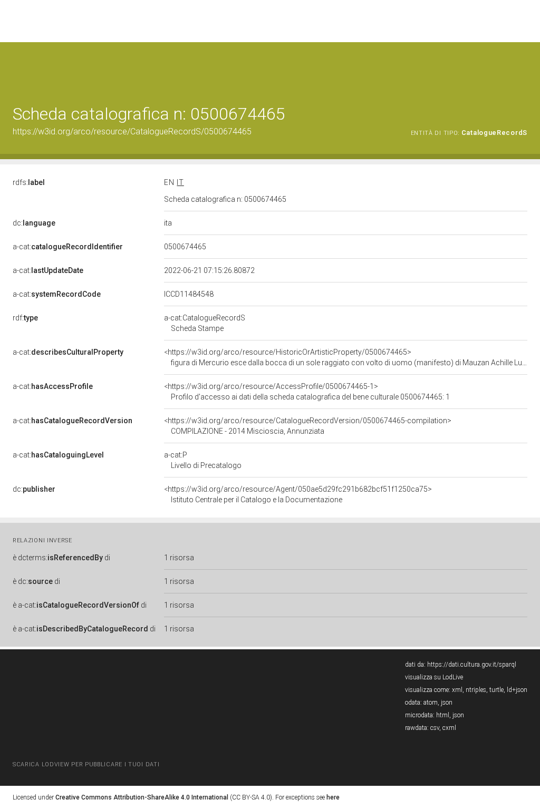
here (333, 797)
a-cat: (68, 246)
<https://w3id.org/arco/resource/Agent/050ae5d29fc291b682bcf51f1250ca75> (298, 494)
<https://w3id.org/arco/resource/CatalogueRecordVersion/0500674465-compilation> (307, 425)
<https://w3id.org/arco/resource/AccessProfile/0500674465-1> (307, 391)
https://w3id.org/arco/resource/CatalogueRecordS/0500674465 (132, 131)
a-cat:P (203, 460)
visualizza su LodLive (434, 677)
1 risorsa (179, 557)
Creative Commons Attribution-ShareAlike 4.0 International (141, 797)
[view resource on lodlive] (522, 68)
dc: (34, 223)
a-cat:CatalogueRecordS (204, 323)
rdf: (25, 318)
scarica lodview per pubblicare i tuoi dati (86, 764)
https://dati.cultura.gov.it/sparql (471, 664)
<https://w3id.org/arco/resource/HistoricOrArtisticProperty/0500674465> (345, 357)
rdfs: (29, 182)
